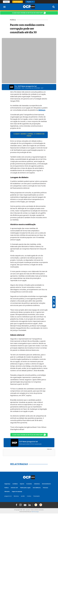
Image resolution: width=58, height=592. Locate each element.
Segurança (7, 483)
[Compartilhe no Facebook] (54, 298)
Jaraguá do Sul (7, 496)
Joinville (23, 496)
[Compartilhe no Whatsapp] (54, 305)
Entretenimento (46, 483)
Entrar (6, 2)
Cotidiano (15, 483)
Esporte (22, 483)
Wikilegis (41, 110)
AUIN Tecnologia (35, 511)
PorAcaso (45, 487)
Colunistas (37, 483)
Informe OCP (14, 487)
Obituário (7, 491)
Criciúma (29, 496)
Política (6, 487)
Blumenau (16, 496)
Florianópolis (36, 496)
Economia (29, 483)
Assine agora (17, 2)
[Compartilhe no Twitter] (54, 302)
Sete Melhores (37, 487)
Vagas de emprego (17, 491)
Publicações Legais (25, 487)
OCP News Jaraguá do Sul (27, 86)
